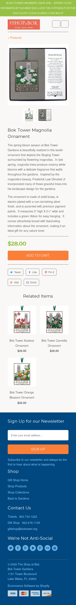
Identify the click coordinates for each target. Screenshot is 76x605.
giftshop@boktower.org (22, 529)
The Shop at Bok (28, 564)
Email (33, 282)
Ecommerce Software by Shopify (28, 586)
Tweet (17, 272)
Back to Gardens (18, 498)
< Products (14, 37)
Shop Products (17, 486)
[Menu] (56, 24)
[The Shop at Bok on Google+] (26, 548)
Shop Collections (18, 492)
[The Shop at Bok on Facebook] (18, 548)
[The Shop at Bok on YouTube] (33, 548)
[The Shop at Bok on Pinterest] (40, 548)
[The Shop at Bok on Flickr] (48, 548)
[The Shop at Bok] (24, 25)
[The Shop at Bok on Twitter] (11, 548)
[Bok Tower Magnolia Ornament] (38, 74)
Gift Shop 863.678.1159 (24, 523)
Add (16, 282)
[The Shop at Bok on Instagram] (55, 548)
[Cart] (65, 24)
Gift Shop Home (18, 480)
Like (34, 272)
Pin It (51, 272)
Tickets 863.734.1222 (22, 516)
